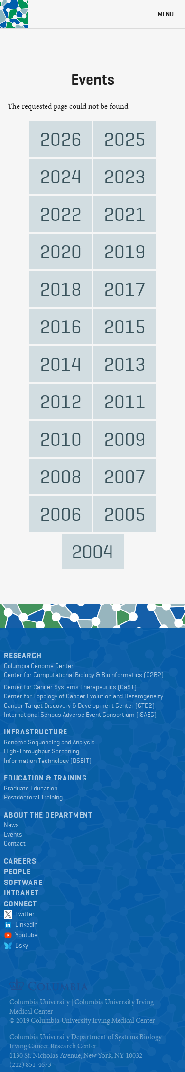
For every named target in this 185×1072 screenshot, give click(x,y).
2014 (61, 364)
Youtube (24, 935)
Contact (15, 843)
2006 (61, 514)
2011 (125, 401)
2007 (125, 476)
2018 (61, 289)
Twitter (23, 914)
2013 (125, 364)
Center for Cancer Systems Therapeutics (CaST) (70, 687)
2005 (125, 514)
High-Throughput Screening (41, 751)
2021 (125, 214)
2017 (125, 289)
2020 (61, 251)
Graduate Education (30, 788)
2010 (61, 439)
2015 (125, 326)
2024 (61, 176)
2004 (92, 551)
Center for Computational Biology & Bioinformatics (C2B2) (84, 674)
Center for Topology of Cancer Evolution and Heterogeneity (83, 696)
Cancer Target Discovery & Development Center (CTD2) (79, 705)
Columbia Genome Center (39, 665)
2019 (125, 251)
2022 (61, 214)
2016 (61, 326)
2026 (61, 138)
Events (13, 834)
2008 (61, 476)
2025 (125, 138)
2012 (61, 401)
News (11, 824)
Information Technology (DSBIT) (48, 760)
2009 (125, 439)
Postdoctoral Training (33, 797)
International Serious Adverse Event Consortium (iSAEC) (80, 714)
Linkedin (24, 924)
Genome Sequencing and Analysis (49, 742)
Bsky (20, 945)
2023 (125, 176)
